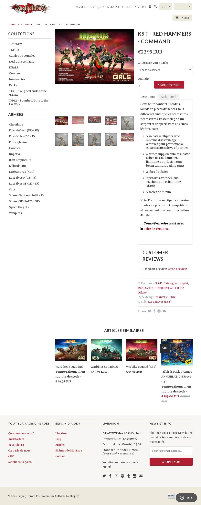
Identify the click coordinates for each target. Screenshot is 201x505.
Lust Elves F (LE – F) (22, 177)
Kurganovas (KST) (21, 172)
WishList (140, 7)
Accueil (81, 7)
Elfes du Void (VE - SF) (24, 130)
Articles (60, 445)
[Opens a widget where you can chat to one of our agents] (186, 498)
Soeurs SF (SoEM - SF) (24, 201)
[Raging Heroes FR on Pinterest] (122, 476)
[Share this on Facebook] (154, 311)
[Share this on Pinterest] (158, 311)
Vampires (15, 213)
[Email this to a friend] (164, 311)
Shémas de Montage (68, 450)
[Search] (155, 7)
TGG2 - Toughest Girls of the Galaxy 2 (28, 102)
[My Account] (150, 7)
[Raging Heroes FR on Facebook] (110, 476)
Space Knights (19, 207)
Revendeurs (16, 445)
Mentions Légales (20, 462)
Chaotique (16, 124)
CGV (11, 456)
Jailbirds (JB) (17, 166)
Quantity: (144, 78)
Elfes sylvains (18, 142)
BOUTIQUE (97, 7)
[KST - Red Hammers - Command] (94, 56)
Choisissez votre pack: (153, 63)
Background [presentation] (168, 97)
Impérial (15, 154)
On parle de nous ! (19, 450)
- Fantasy (15, 44)
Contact (60, 456)
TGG (172, 297)
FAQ (58, 439)
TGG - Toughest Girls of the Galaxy (28, 92)
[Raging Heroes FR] (29, 8)
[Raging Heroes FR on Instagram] (134, 476)
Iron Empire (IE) (20, 160)
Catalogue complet (22, 55)
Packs (13, 85)
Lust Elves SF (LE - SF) (24, 183)
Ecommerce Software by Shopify (59, 496)
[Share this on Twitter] (149, 311)
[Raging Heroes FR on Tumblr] (128, 476)
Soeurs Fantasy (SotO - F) (26, 195)
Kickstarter (115, 7)
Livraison (61, 433)
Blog (129, 7)
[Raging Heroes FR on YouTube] (116, 476)
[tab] (148, 97)
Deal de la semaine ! (22, 61)
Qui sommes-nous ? (21, 433)
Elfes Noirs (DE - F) (22, 136)
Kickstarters (16, 439)
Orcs (12, 189)
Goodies (14, 73)
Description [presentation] (147, 97)
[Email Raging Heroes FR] (141, 476)
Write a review (177, 269)
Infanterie (161, 297)
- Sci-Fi (14, 50)
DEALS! (14, 67)
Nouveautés (17, 79)
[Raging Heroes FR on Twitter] (104, 476)
